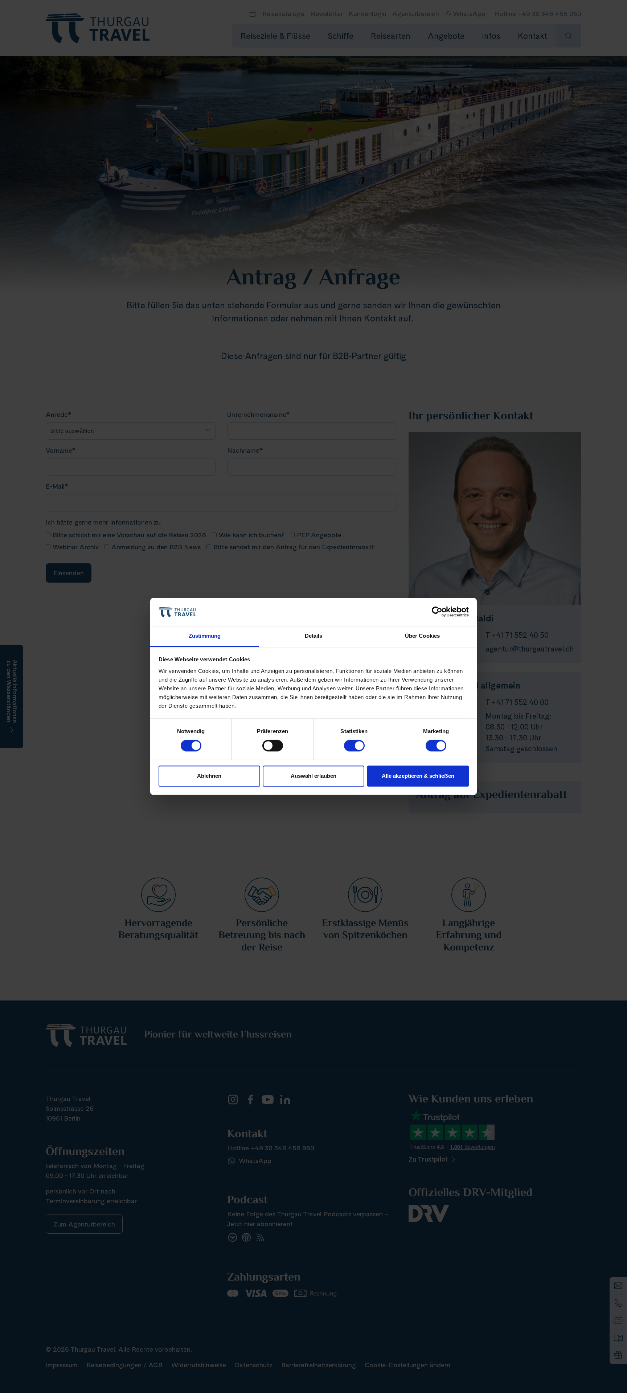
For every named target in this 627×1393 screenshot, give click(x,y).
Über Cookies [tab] (422, 636)
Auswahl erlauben (313, 776)
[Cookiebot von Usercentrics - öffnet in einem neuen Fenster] (437, 612)
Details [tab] (314, 636)
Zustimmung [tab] (205, 636)
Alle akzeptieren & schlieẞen (418, 776)
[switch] (272, 746)
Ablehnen (209, 776)
